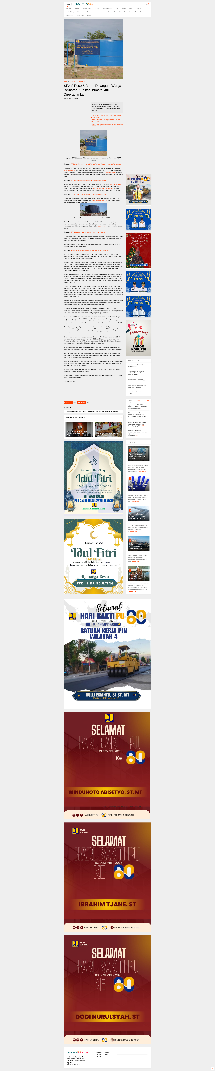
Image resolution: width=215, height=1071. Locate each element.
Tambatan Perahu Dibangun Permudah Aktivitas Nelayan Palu (137, 516)
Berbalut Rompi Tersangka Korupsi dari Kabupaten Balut (137, 576)
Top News (108, 12)
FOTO (117, 8)
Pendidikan (90, 12)
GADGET (139, 8)
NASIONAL (68, 8)
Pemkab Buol (138, 12)
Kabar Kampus (69, 15)
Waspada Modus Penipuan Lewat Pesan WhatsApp (137, 456)
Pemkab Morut (128, 12)
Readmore (142, 471)
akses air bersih (102, 226)
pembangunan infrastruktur (99, 200)
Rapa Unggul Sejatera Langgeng (102, 188)
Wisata (89, 15)
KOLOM (96, 8)
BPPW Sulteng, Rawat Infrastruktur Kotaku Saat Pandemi (88, 232)
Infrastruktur (80, 12)
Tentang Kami (107, 1053)
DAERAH (77, 8)
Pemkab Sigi (117, 12)
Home (65, 81)
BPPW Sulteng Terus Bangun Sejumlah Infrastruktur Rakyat (88, 180)
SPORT (131, 8)
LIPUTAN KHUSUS (107, 8)
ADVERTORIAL (87, 8)
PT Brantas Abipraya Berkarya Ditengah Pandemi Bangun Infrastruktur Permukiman (96, 164)
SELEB (124, 8)
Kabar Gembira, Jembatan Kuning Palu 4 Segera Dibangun (138, 546)
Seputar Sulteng (70, 12)
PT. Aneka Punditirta (115, 184)
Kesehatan (99, 12)
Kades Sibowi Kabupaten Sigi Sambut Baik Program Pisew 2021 (90, 250)
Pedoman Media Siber (99, 1054)
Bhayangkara (80, 15)
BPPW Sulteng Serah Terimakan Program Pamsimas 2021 (88, 194)
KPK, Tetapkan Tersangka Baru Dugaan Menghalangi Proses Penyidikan (77, 433)
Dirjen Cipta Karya (69, 170)
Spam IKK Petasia (110, 172)
